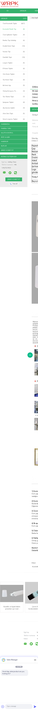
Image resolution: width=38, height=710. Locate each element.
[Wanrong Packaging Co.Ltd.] (4, 172)
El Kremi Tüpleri (14, 68)
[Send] (35, 706)
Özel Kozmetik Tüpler (14, 23)
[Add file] (2, 706)
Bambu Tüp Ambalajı (14, 40)
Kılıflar (4, 146)
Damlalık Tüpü (14, 57)
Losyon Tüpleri (14, 63)
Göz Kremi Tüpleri (14, 74)
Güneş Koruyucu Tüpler (14, 91)
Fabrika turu (6, 128)
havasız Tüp (14, 51)
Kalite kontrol (7, 133)
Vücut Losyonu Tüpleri (14, 119)
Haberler (4, 141)
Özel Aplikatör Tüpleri (14, 35)
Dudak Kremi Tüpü (14, 46)
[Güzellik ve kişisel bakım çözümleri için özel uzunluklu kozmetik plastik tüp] (11, 593)
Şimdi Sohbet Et (7, 150)
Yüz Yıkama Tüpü (14, 96)
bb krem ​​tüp (14, 85)
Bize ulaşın (5, 137)
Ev (8, 11)
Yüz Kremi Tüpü (14, 80)
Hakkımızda (5, 124)
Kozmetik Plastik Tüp (14, 29)
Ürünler (23, 11)
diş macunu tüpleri (14, 108)
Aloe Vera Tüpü (14, 113)
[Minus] (35, 660)
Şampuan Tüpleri (14, 102)
